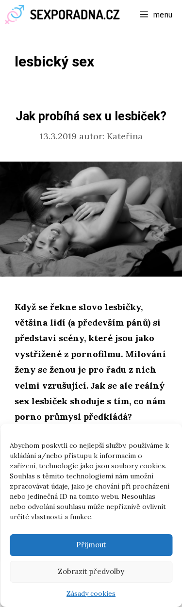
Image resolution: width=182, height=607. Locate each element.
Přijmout (91, 544)
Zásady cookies (91, 593)
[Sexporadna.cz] (65, 14)
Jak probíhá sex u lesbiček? (91, 117)
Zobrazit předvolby (91, 571)
